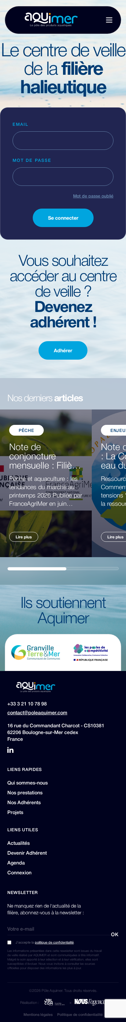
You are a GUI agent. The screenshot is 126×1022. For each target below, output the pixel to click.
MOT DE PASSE (32, 160)
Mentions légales (38, 1014)
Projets (15, 812)
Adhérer (63, 350)
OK (115, 934)
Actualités (18, 842)
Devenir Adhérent (27, 852)
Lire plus (24, 537)
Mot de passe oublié (93, 196)
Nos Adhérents (24, 802)
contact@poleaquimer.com (37, 712)
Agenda (16, 862)
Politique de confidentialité (80, 1014)
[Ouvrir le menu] (109, 20)
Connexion (19, 872)
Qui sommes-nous (27, 782)
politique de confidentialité (54, 942)
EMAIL (21, 124)
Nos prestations (25, 792)
